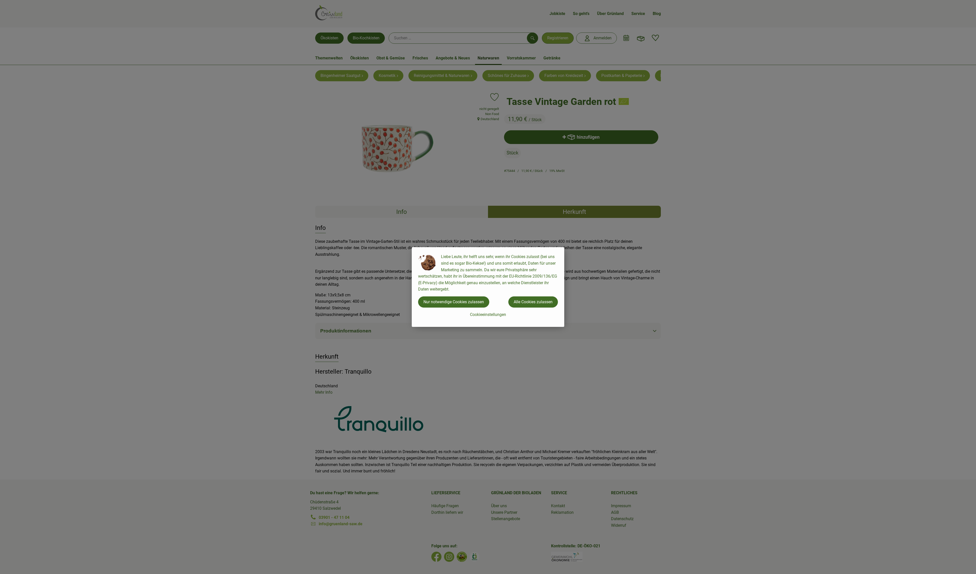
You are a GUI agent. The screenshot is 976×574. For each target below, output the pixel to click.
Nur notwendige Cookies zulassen (453, 301)
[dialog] (488, 287)
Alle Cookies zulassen (533, 301)
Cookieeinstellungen (488, 314)
